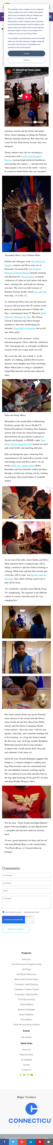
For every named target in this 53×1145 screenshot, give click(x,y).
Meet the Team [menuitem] (26, 1054)
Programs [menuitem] (26, 953)
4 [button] (31, 1126)
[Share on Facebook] (4, 1142)
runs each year (40, 291)
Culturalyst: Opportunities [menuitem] (26, 994)
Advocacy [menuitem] (26, 959)
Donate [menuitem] (26, 1064)
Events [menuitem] (26, 1030)
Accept (26, 53)
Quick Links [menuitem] (26, 1043)
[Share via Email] (48, 1142)
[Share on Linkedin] (30, 1142)
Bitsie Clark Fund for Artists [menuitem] (26, 979)
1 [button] (20, 1126)
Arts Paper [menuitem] (26, 969)
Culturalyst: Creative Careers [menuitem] (26, 989)
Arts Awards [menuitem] (26, 1037)
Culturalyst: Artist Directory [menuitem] (26, 984)
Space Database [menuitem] (26, 1014)
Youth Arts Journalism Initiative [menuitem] (26, 1024)
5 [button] (35, 1126)
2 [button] (24, 1126)
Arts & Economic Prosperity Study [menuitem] (26, 964)
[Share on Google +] (22, 1142)
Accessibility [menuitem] (26, 1059)
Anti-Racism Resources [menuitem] (26, 974)
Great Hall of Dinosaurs (25, 328)
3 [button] (27, 1126)
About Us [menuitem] (26, 1049)
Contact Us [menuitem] (26, 1069)
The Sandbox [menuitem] (26, 1019)
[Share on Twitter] (13, 1142)
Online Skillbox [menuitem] (26, 1004)
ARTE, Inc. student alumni (23, 465)
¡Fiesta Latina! (27, 276)
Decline (26, 60)
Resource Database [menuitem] (26, 1009)
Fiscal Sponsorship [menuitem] (26, 999)
